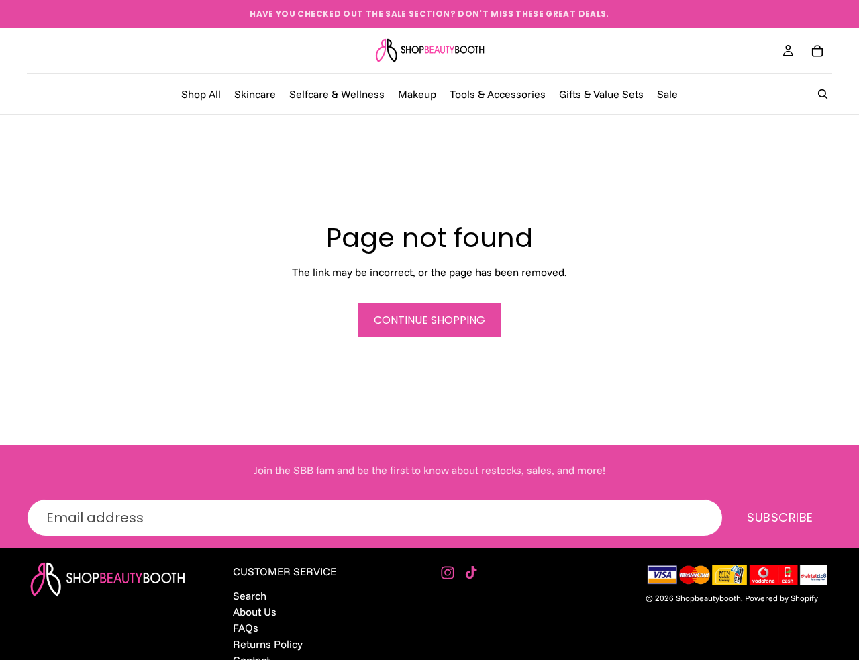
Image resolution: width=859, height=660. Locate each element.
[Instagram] (448, 573)
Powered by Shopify (781, 598)
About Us (254, 611)
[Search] (823, 94)
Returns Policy (268, 644)
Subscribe (780, 517)
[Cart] (817, 51)
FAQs (245, 627)
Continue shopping (429, 320)
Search (249, 595)
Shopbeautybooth (708, 598)
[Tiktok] (471, 573)
